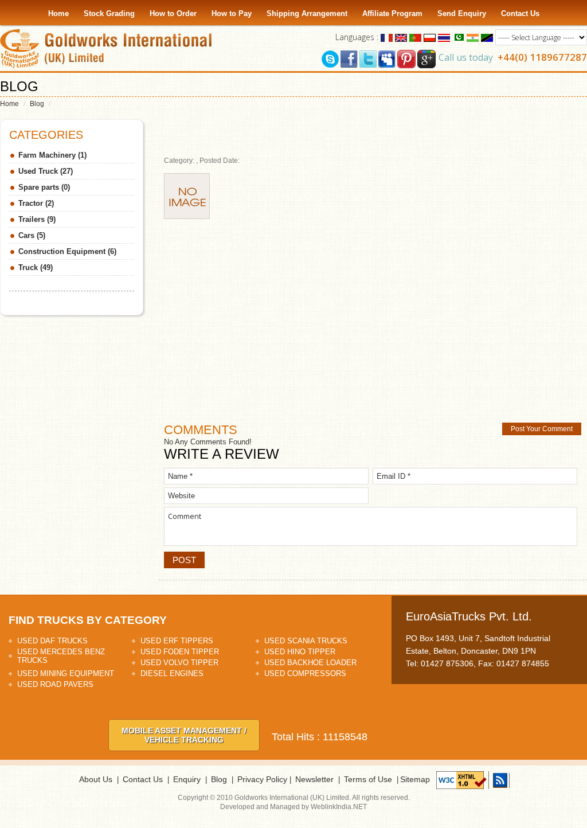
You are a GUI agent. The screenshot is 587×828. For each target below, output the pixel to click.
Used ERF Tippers (176, 640)
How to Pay (232, 13)
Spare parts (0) (44, 187)
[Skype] (330, 58)
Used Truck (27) (45, 171)
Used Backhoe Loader (310, 662)
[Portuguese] (415, 37)
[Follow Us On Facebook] (349, 58)
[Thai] (444, 37)
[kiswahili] (487, 37)
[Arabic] (458, 37)
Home (58, 13)
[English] (401, 37)
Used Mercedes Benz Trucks (61, 656)
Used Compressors (305, 673)
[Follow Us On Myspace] (387, 58)
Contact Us (520, 13)
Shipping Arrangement (307, 13)
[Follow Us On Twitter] (368, 58)
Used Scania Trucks (305, 640)
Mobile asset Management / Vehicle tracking (184, 735)
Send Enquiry (461, 13)
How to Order (173, 13)
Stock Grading (109, 13)
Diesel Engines (172, 673)
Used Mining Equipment (65, 673)
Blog (37, 104)
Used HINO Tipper (299, 651)
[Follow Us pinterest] (406, 58)
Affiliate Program (392, 13)
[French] (387, 37)
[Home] (109, 48)
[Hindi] (473, 37)
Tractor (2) (36, 203)
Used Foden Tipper (179, 651)
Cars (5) (31, 235)
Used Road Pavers (55, 684)
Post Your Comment (542, 429)
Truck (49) (35, 267)
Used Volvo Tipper (179, 662)
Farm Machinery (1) (52, 155)
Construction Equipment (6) (67, 251)
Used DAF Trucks (52, 640)
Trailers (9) (37, 219)
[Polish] (430, 37)
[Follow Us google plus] (426, 58)
